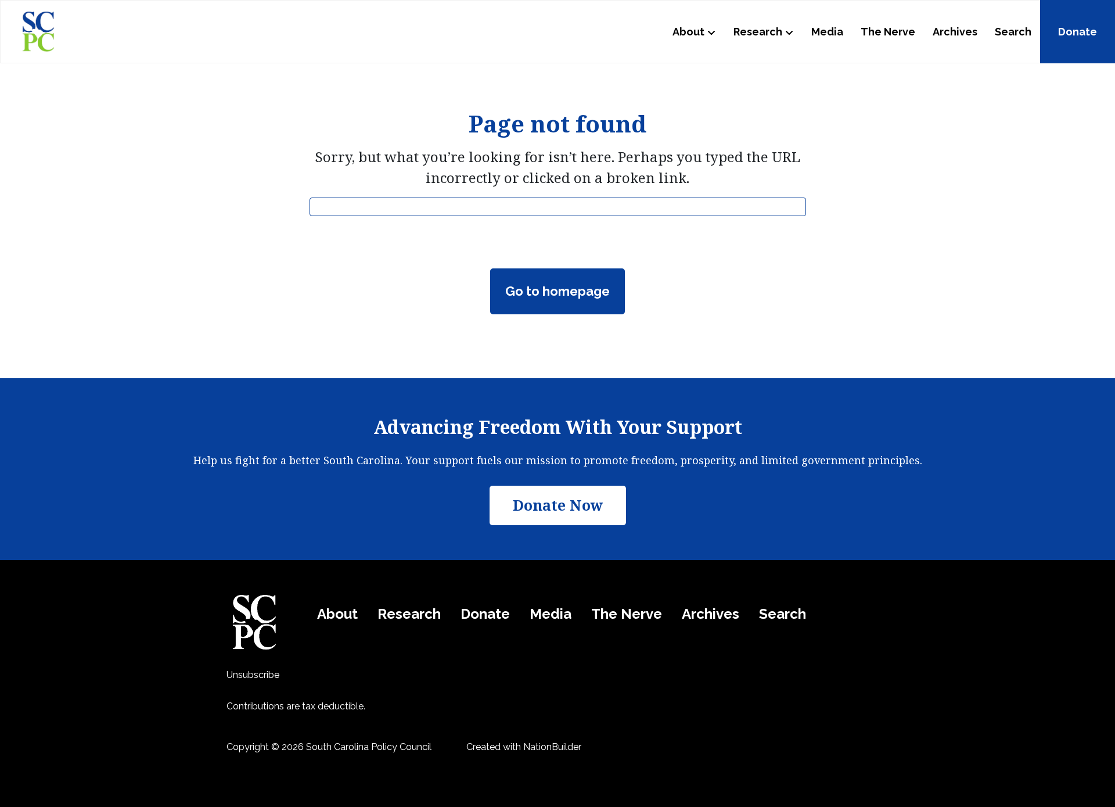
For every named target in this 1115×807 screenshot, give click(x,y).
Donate (1077, 32)
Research (757, 32)
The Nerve (888, 32)
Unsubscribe (252, 674)
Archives (955, 32)
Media (827, 32)
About (688, 32)
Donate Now (558, 505)
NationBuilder (552, 746)
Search (1013, 32)
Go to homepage (557, 291)
